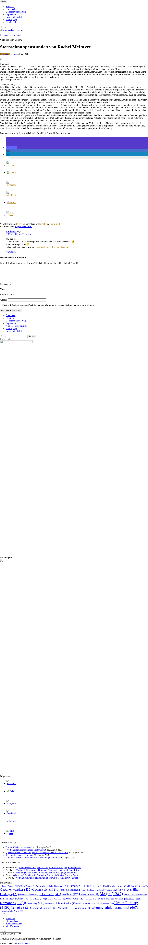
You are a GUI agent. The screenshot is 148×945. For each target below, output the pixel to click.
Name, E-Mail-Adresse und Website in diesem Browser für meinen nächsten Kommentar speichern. (48, 305)
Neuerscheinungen (38, 899)
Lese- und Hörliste (14, 17)
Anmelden (10, 918)
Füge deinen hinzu (23, 226)
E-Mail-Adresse (7, 294)
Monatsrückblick (132, 894)
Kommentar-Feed (14, 923)
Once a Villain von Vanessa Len (20, 847)
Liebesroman (89, 894)
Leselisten (70, 894)
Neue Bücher (19, 898)
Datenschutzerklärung (16, 12)
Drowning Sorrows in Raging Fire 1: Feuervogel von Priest (33, 857)
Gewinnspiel (11, 22)
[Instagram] (11, 185)
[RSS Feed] (11, 215)
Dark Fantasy (29, 886)
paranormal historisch (112, 899)
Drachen (45, 886)
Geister (143, 886)
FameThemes (24, 943)
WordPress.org (12, 926)
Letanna (13, 54)
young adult (54, 224)
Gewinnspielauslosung (71, 889)
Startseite (10, 6)
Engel (103, 886)
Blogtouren (11, 318)
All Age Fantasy (10, 886)
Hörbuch (50, 894)
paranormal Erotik (92, 899)
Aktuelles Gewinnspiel (16, 326)
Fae (112, 886)
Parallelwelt (74, 898)
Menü (3, 1)
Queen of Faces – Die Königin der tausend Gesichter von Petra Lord (37, 852)
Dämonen (78, 886)
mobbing (44, 224)
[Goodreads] (11, 195)
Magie (111, 893)
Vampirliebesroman (44, 908)
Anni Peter (11, 231)
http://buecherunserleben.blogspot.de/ (52, 247)
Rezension (5, 54)
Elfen (92, 886)
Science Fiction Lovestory (90, 904)
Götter (112, 890)
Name (2, 289)
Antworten (11, 252)
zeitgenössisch (6, 911)
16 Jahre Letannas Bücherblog (20, 855)
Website (3, 300)
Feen (134, 886)
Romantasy (34, 903)
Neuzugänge (11, 19)
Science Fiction (67, 903)
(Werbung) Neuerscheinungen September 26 (26, 850)
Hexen (125, 889)
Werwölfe (66, 908)
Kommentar (6, 284)
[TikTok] (11, 202)
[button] (11, 147)
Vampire (21, 907)
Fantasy (123, 886)
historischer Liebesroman (29, 895)
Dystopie (61, 886)
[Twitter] (11, 172)
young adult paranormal (116, 907)
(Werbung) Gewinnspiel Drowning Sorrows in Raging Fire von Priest (49, 867)
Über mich (10, 9)
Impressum (11, 14)
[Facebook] (11, 165)
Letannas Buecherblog (10, 35)
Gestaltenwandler (16, 889)
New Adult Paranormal (55, 899)
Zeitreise (18, 911)
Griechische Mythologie (96, 890)
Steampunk (108, 903)
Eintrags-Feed (12, 921)
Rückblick (50, 903)
